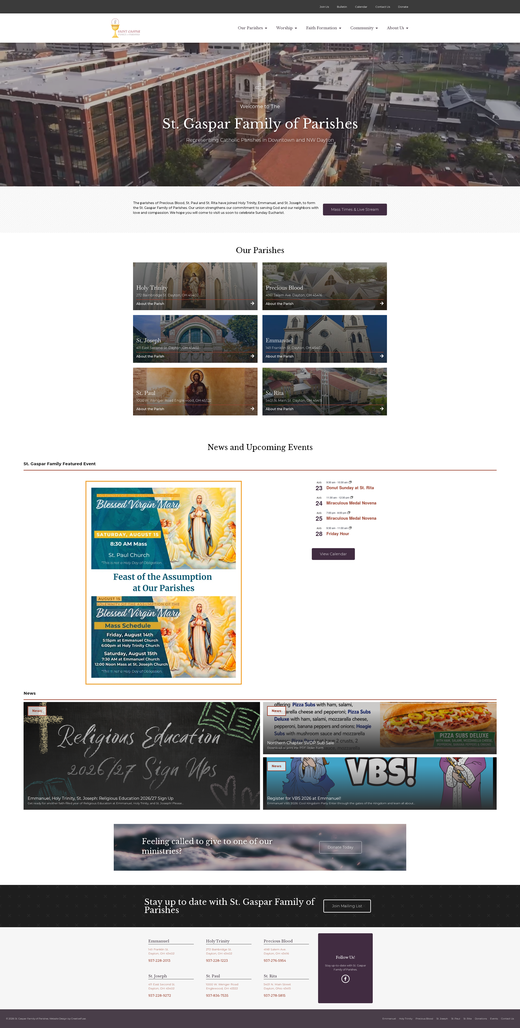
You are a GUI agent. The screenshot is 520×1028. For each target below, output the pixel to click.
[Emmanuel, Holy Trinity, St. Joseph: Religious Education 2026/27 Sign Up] (142, 756)
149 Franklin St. (158, 949)
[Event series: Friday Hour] (350, 528)
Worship (284, 28)
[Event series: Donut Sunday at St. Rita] (350, 482)
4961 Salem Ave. (275, 949)
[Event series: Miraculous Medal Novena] (351, 497)
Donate (403, 6)
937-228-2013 (159, 961)
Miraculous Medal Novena (351, 503)
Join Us (324, 6)
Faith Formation (321, 28)
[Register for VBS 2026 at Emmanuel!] (380, 783)
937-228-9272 (159, 996)
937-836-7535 (217, 996)
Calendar (361, 6)
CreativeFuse (78, 1018)
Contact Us (382, 6)
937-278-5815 (274, 996)
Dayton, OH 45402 (161, 953)
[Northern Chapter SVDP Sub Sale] (380, 728)
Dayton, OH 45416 (276, 953)
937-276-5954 (275, 961)
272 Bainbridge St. (219, 949)
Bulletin (342, 6)
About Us (395, 28)
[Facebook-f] (345, 979)
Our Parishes (250, 28)
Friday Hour (337, 533)
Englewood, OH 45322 (222, 988)
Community (362, 28)
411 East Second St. (161, 984)
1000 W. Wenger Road (222, 984)
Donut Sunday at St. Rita (350, 487)
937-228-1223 (217, 961)
